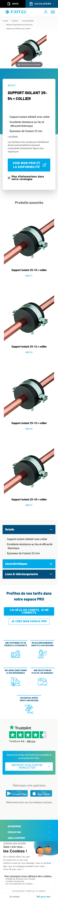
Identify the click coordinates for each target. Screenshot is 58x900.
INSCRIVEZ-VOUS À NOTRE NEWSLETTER (27, 766)
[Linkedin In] (24, 808)
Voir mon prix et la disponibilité (26, 165)
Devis (15, 3)
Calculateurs (42, 3)
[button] (46, 12)
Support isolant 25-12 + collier (29, 346)
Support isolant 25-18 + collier (29, 499)
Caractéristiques (16, 563)
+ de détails (13, 136)
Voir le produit (31, 281)
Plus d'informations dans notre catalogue (28, 178)
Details (9, 529)
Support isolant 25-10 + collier (29, 270)
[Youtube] (33, 808)
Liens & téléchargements (21, 574)
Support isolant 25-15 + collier (29, 423)
